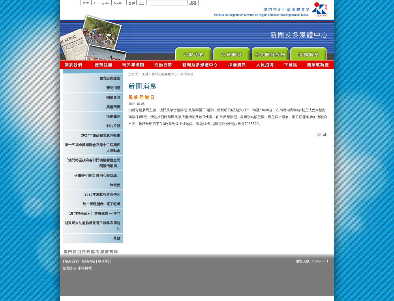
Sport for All (231, 52)
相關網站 (88, 261)
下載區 (290, 64)
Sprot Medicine (308, 52)
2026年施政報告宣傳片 (102, 194)
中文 (85, 2)
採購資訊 (237, 64)
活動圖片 (113, 116)
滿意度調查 (318, 64)
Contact (141, 2)
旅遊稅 (115, 185)
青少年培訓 (133, 64)
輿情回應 (113, 107)
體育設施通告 (110, 78)
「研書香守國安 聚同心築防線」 (95, 175)
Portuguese (101, 2)
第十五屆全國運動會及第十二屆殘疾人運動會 (92, 148)
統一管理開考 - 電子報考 (101, 204)
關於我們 (74, 64)
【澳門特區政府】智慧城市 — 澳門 (93, 213)
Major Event (193, 52)
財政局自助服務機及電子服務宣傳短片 (92, 226)
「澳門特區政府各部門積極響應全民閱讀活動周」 (92, 163)
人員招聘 (265, 64)
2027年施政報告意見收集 (100, 135)
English (118, 2)
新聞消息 (113, 88)
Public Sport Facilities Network (270, 52)
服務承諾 (105, 261)
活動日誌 (163, 64)
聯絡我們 (72, 261)
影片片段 (113, 126)
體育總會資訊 (103, 64)
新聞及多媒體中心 (200, 64)
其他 (116, 238)
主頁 (131, 2)
